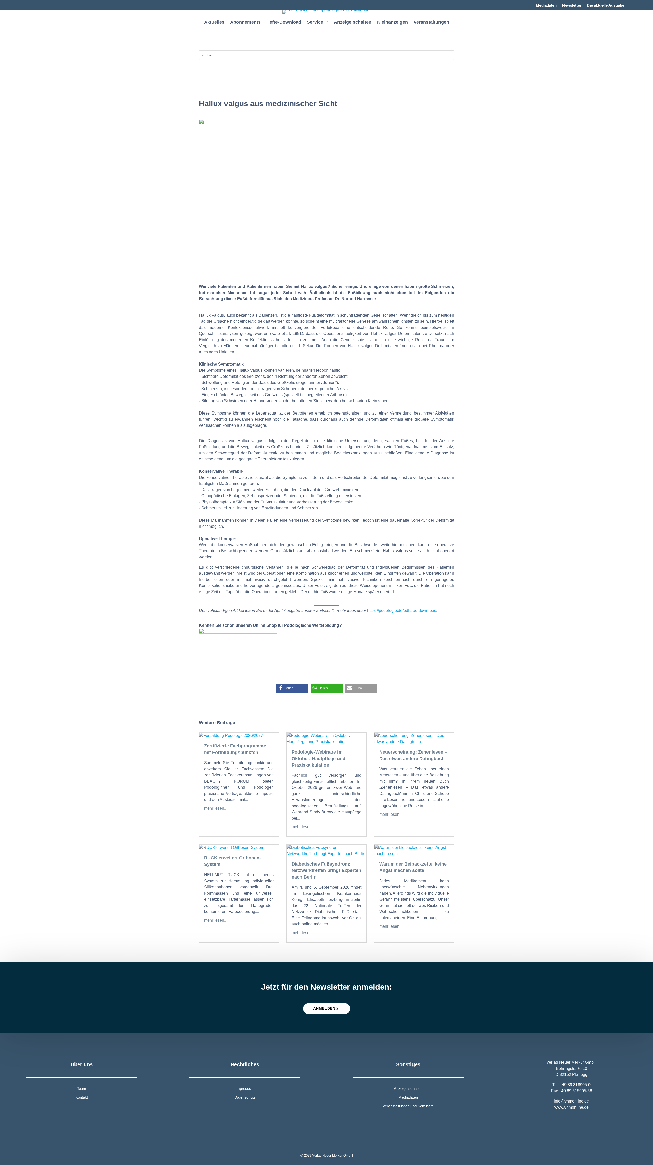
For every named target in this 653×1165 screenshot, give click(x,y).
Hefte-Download (283, 22)
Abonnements (245, 22)
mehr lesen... (215, 808)
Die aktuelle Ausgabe (605, 5)
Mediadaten (546, 5)
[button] (292, 688)
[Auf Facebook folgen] (30, 4)
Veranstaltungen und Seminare (408, 1106)
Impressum (245, 1088)
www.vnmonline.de (571, 1107)
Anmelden (324, 1008)
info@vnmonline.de (571, 1101)
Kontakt (81, 1097)
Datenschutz (245, 1097)
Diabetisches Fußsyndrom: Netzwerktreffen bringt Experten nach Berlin (326, 870)
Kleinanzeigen (392, 22)
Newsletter (571, 5)
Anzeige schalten (352, 22)
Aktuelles (214, 22)
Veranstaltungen (431, 22)
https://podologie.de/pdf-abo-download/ (402, 610)
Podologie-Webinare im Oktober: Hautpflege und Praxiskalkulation (318, 758)
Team (81, 1088)
